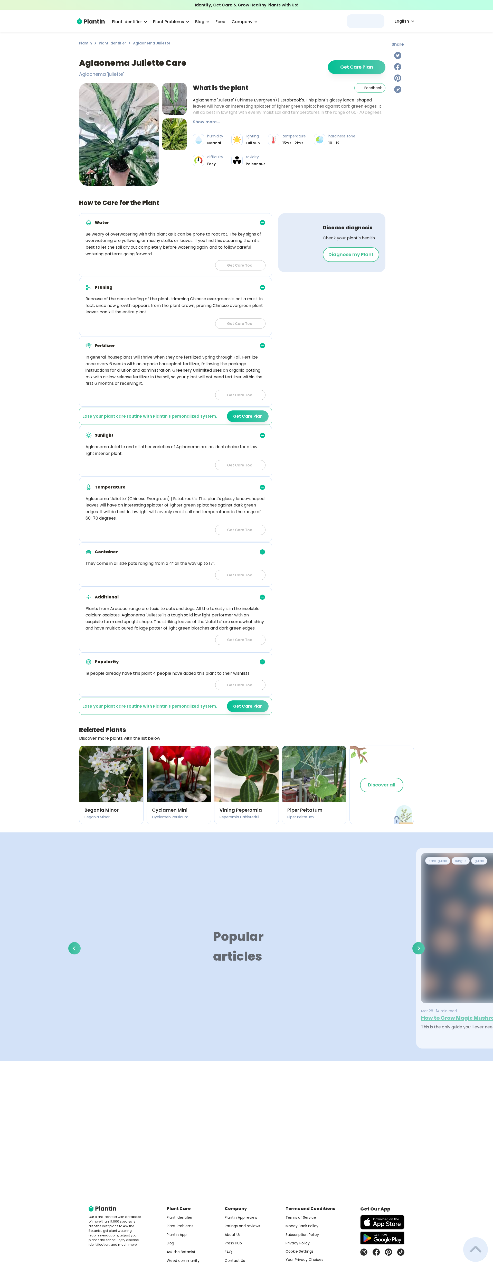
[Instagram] (363, 1252)
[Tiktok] (400, 1252)
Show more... (206, 122)
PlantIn (85, 43)
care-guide (438, 861)
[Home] (91, 21)
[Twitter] (397, 55)
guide (479, 861)
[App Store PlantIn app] (382, 1222)
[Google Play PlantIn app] (382, 1238)
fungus (460, 861)
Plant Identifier (112, 43)
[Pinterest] (397, 78)
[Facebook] (397, 66)
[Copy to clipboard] (397, 89)
